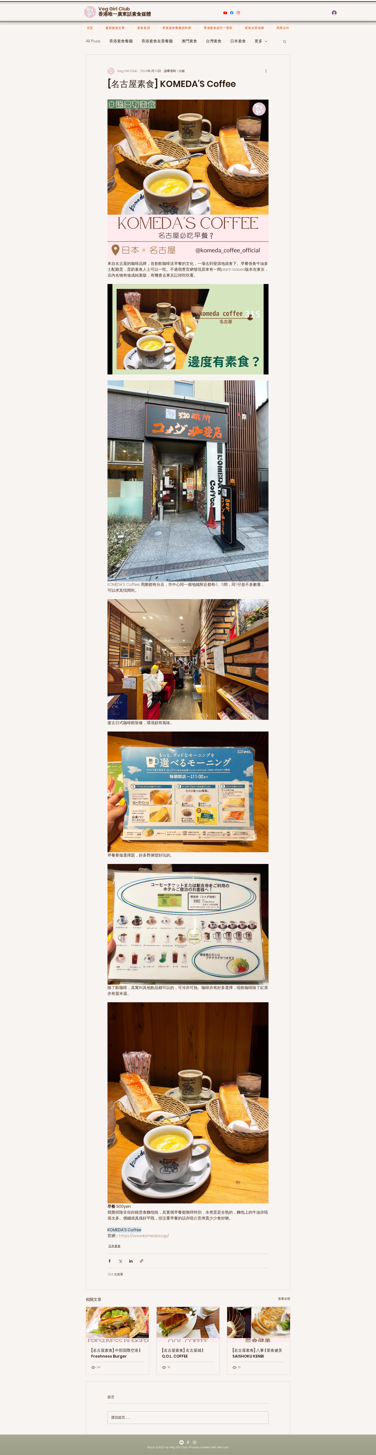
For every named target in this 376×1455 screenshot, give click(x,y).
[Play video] (188, 329)
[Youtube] (225, 13)
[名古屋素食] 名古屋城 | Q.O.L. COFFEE (182, 1353)
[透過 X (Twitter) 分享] (120, 1261)
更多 (258, 41)
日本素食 (238, 41)
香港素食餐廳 (121, 41)
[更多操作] (266, 71)
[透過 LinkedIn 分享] (131, 1261)
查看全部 (284, 1298)
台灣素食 (214, 41)
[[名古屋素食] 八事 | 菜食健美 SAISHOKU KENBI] (258, 1324)
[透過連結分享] (141, 1261)
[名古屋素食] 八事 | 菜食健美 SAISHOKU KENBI (257, 1353)
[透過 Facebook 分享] (109, 1261)
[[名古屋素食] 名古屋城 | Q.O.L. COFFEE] (188, 1324)
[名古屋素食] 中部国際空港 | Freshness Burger (115, 1353)
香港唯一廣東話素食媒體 (124, 14)
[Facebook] (232, 13)
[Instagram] (238, 13)
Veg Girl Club (114, 8)
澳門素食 (189, 41)
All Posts (93, 41)
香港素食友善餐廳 (157, 41)
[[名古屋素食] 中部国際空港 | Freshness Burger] (117, 1324)
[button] (355, 13)
